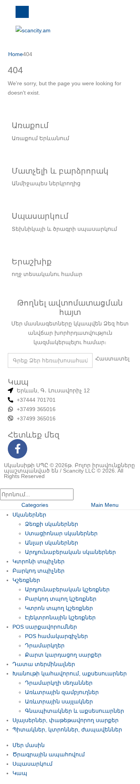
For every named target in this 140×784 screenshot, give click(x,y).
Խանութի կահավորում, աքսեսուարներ (69, 673)
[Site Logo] (33, 29)
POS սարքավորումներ (44, 627)
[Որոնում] (81, 494)
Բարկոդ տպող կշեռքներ (60, 599)
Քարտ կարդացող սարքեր (63, 655)
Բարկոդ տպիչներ (38, 571)
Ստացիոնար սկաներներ (61, 533)
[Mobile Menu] (22, 12)
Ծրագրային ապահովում (48, 754)
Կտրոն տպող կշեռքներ (59, 608)
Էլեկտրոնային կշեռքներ (60, 617)
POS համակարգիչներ (56, 636)
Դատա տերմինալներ (43, 664)
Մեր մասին (28, 745)
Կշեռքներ (26, 580)
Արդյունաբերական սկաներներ (70, 552)
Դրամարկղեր (45, 645)
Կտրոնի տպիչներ (38, 561)
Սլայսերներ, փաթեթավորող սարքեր (65, 720)
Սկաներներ (29, 515)
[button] (4, 483)
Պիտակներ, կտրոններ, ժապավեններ (67, 729)
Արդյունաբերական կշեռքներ (67, 589)
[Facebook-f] (17, 449)
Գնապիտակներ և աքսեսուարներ (74, 711)
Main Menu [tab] (105, 505)
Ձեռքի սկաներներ (51, 524)
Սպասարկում (32, 764)
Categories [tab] (34, 505)
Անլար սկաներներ (51, 543)
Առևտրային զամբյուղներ (62, 692)
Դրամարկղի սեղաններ (59, 683)
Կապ (19, 773)
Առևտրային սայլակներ (59, 701)
